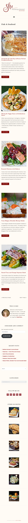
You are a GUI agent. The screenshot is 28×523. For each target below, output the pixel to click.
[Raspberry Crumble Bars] (14, 462)
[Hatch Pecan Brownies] (14, 446)
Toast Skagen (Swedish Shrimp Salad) (13, 221)
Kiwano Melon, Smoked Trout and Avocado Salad (14, 360)
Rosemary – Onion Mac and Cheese (11, 351)
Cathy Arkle (18, 520)
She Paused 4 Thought (14, 7)
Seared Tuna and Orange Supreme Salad (13, 272)
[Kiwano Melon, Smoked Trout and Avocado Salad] (14, 496)
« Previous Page (6, 297)
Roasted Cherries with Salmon (10, 169)
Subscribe (7, 336)
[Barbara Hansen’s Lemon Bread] (14, 412)
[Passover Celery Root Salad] (14, 479)
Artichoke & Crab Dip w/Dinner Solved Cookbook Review (13, 59)
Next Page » (23, 297)
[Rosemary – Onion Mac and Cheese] (14, 429)
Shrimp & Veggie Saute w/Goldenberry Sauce (13, 114)
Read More (5, 76)
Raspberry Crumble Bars (8, 356)
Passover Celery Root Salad (9, 358)
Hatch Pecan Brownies (8, 353)
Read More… (20, 317)
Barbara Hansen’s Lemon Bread (10, 349)
